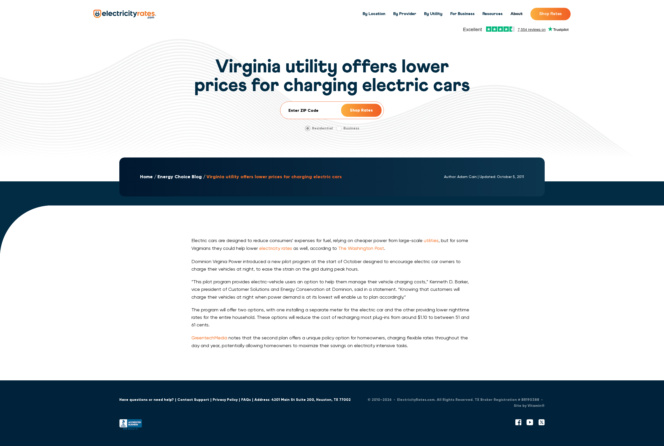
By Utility (433, 14)
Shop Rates (550, 14)
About (516, 14)
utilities (431, 240)
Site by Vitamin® (529, 405)
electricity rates (275, 248)
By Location (374, 14)
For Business (462, 14)
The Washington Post (361, 248)
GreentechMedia (209, 337)
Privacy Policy (225, 399)
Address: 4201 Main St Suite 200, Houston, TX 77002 (302, 399)
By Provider (404, 14)
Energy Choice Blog (179, 177)
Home (146, 177)
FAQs (246, 399)
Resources (492, 14)
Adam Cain (467, 177)
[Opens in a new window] (130, 425)
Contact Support (193, 399)
